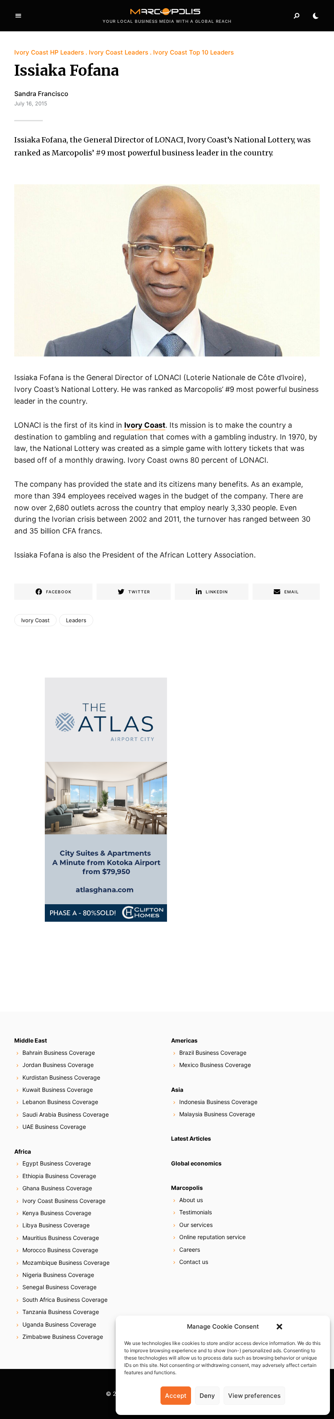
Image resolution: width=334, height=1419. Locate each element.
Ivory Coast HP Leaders (49, 52)
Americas (184, 1040)
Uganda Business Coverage (59, 1324)
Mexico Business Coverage (215, 1064)
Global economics (196, 1163)
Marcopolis (187, 1187)
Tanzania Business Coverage (60, 1311)
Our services (196, 1224)
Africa (22, 1151)
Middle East (30, 1040)
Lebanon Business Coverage (60, 1101)
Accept (176, 1395)
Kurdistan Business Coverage (61, 1077)
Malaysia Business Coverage (217, 1114)
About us (191, 1199)
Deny (207, 1395)
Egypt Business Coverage (56, 1163)
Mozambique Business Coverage (66, 1262)
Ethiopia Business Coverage (59, 1175)
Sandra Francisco (41, 94)
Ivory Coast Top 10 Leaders (193, 52)
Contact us (193, 1261)
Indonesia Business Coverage (218, 1101)
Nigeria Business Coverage (58, 1274)
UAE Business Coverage (54, 1126)
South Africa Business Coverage (65, 1299)
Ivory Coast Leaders (118, 52)
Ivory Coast (35, 620)
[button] (279, 1327)
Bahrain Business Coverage (58, 1052)
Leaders (76, 620)
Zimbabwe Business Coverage (62, 1336)
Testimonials (195, 1212)
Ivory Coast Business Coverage (63, 1200)
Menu (18, 16)
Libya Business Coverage (56, 1225)
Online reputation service (212, 1236)
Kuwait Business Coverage (57, 1089)
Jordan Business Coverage (58, 1064)
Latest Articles (191, 1138)
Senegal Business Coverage (59, 1286)
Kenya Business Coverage (56, 1212)
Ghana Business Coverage (57, 1188)
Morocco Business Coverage (60, 1249)
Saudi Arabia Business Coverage (65, 1114)
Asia (177, 1089)
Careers (189, 1249)
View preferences (254, 1395)
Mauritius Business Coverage (60, 1237)
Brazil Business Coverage (212, 1052)
